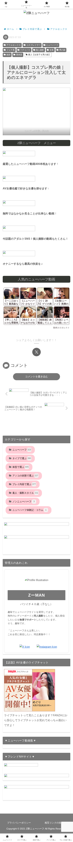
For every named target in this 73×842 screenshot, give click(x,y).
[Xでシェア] (36, 352)
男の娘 (62, 50)
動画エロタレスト (61, 327)
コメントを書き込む (36, 376)
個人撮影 (40, 50)
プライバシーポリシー (19, 822)
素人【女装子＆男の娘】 (39, 54)
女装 (52, 50)
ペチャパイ (25, 50)
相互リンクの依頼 (54, 822)
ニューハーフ (52, 45)
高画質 (19, 54)
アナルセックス (13, 45)
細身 (8, 54)
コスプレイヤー (33, 45)
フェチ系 (10, 50)
